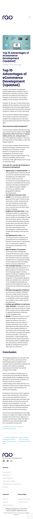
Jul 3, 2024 (5, 65)
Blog (20, 65)
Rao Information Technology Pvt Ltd (12, 458)
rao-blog (14, 65)
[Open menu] (29, 17)
